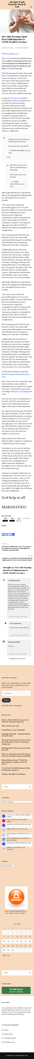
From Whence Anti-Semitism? (13, 730)
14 (4, 941)
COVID (10, 68)
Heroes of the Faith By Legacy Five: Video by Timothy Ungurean (15, 721)
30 (13, 950)
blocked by (18, 991)
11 (21, 937)
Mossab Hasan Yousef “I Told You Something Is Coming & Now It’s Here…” (14, 762)
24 (17, 946)
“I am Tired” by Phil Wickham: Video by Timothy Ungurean (16, 769)
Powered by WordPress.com (17, 1055)
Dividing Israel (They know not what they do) (16, 749)
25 (21, 946)
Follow (6, 700)
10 (17, 937)
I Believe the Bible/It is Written (14, 774)
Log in (6, 1030)
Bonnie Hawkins (14, 642)
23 (13, 946)
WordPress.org (9, 1042)
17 (17, 941)
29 (8, 950)
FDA (4, 61)
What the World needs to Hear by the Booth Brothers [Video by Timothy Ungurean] (16, 742)
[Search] (29, 7)
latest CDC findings (22, 391)
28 (4, 950)
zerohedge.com (13, 54)
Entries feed (8, 1034)
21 (4, 946)
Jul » (8, 955)
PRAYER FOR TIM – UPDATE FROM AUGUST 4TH (16, 735)
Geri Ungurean (23, 47)
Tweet (9, 157)
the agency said (17, 98)
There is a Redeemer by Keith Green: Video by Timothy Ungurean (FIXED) (16, 755)
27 (30, 946)
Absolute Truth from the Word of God (17, 4)
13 (30, 937)
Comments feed (10, 1038)
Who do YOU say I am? (10, 726)
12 (25, 937)
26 (25, 946)
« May (4, 955)
